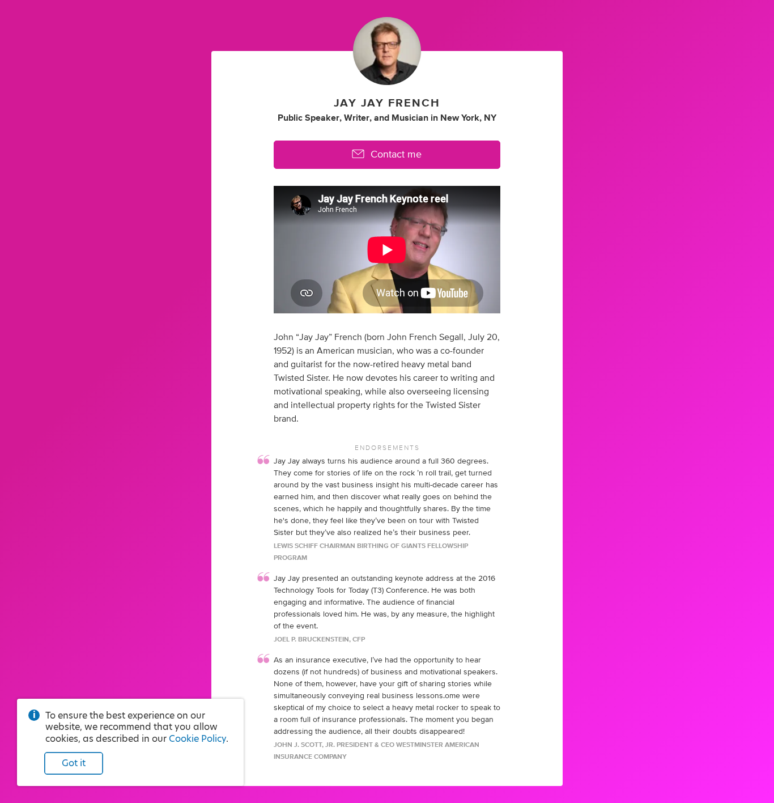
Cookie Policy (197, 738)
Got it (74, 763)
